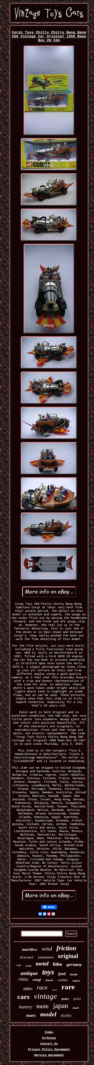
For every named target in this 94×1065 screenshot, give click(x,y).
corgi (37, 979)
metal (42, 963)
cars (23, 996)
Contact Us (49, 1043)
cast (18, 965)
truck (76, 1008)
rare (68, 987)
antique (29, 973)
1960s (23, 979)
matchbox (29, 949)
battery (25, 1007)
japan (60, 1006)
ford (62, 973)
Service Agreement (49, 1055)
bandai (73, 974)
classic (49, 980)
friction (66, 948)
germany (74, 965)
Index (49, 1032)
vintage (45, 996)
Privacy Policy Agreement (49, 1049)
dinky (66, 1016)
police (77, 998)
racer (54, 989)
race (42, 987)
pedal (65, 999)
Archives (49, 1038)
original (68, 956)
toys (48, 972)
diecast (27, 958)
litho (57, 964)
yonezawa (46, 957)
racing (28, 966)
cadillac (63, 980)
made (43, 1007)
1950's (27, 989)
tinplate (76, 980)
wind (47, 949)
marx (31, 1015)
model (48, 1014)
